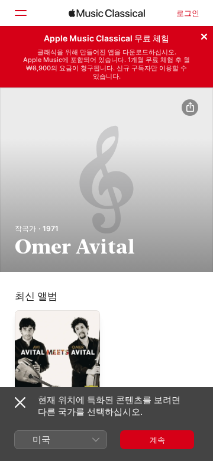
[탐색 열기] (20, 13)
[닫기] (204, 35)
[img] (107, 13)
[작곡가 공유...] (190, 107)
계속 (157, 439)
